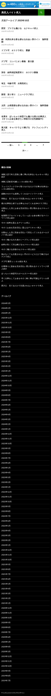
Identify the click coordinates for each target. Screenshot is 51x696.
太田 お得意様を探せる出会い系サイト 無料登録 (24, 105)
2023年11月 (6, 438)
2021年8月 (6, 569)
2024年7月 (6, 400)
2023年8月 (6, 453)
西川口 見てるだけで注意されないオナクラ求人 (22, 285)
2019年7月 (6, 680)
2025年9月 (6, 332)
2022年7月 (6, 516)
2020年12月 (6, 608)
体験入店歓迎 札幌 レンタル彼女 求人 (17, 181)
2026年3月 (6, 303)
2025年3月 (6, 361)
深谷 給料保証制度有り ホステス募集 (19, 72)
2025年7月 (6, 342)
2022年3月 (6, 535)
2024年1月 (6, 429)
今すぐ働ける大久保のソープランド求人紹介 (20, 239)
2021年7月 (6, 574)
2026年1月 (6, 313)
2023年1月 (6, 487)
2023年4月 (6, 472)
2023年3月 (6, 477)
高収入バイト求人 (11, 12)
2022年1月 (6, 545)
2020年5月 (6, 642)
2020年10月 (6, 617)
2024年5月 (6, 409)
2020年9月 (6, 622)
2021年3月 (6, 593)
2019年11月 (6, 661)
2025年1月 (6, 371)
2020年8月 (6, 627)
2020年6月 (6, 637)
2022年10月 (6, 501)
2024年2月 (6, 424)
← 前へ (10, 145)
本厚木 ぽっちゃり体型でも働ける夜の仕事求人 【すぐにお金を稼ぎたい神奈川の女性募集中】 (24, 117)
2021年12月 (6, 550)
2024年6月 (6, 405)
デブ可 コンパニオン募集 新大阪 (17, 61)
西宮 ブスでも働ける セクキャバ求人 (19, 28)
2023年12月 (6, 434)
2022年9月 (6, 506)
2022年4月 (6, 530)
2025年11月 (6, 322)
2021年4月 (6, 588)
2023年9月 (6, 448)
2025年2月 (6, 366)
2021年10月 (6, 559)
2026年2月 (6, 308)
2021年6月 (6, 579)
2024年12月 (6, 376)
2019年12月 (6, 656)
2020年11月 (6, 613)
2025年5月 (6, 351)
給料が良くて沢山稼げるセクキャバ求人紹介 (20, 244)
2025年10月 (6, 327)
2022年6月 (6, 521)
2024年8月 (6, 395)
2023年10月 (6, 443)
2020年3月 (6, 651)
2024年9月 (6, 390)
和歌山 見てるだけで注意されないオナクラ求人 (22, 198)
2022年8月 (6, 511)
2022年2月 (6, 540)
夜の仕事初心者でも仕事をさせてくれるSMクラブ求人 (24, 203)
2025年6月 (6, 347)
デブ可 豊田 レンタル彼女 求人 (14, 261)
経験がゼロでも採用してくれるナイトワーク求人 (22, 194)
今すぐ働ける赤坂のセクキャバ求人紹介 (18, 249)
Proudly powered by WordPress (12, 693)
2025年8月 (6, 337)
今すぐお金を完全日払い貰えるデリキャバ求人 (21, 227)
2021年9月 (6, 564)
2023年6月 (6, 463)
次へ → (25, 150)
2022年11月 (6, 497)
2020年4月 (6, 646)
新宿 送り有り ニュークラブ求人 (17, 94)
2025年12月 (6, 318)
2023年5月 (6, 468)
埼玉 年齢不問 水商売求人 (14, 83)
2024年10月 (6, 385)
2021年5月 (6, 584)
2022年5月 (6, 526)
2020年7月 (6, 632)
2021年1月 (6, 603)
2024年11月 (6, 380)
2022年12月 (6, 492)
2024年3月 (6, 419)
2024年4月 (6, 414)
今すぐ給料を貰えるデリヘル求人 (15, 223)
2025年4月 (6, 356)
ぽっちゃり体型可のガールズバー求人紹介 (19, 273)
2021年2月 (6, 598)
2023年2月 (6, 482)
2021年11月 (6, 555)
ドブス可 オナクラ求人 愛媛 (15, 50)
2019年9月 (6, 671)
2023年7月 (6, 458)
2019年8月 (6, 676)
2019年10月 (6, 666)
